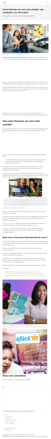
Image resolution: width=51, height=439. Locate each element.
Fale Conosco (8, 430)
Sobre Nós (7, 418)
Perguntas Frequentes (10, 428)
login (14, 379)
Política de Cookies (10, 423)
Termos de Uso (9, 416)
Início (6, 414)
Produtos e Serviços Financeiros (26, 16)
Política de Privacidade (11, 420)
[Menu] (47, 2)
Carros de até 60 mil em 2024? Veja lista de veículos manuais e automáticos (24, 273)
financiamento (6, 59)
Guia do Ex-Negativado (9, 223)
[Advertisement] (25, 70)
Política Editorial (9, 421)
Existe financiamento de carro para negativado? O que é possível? (22, 272)
